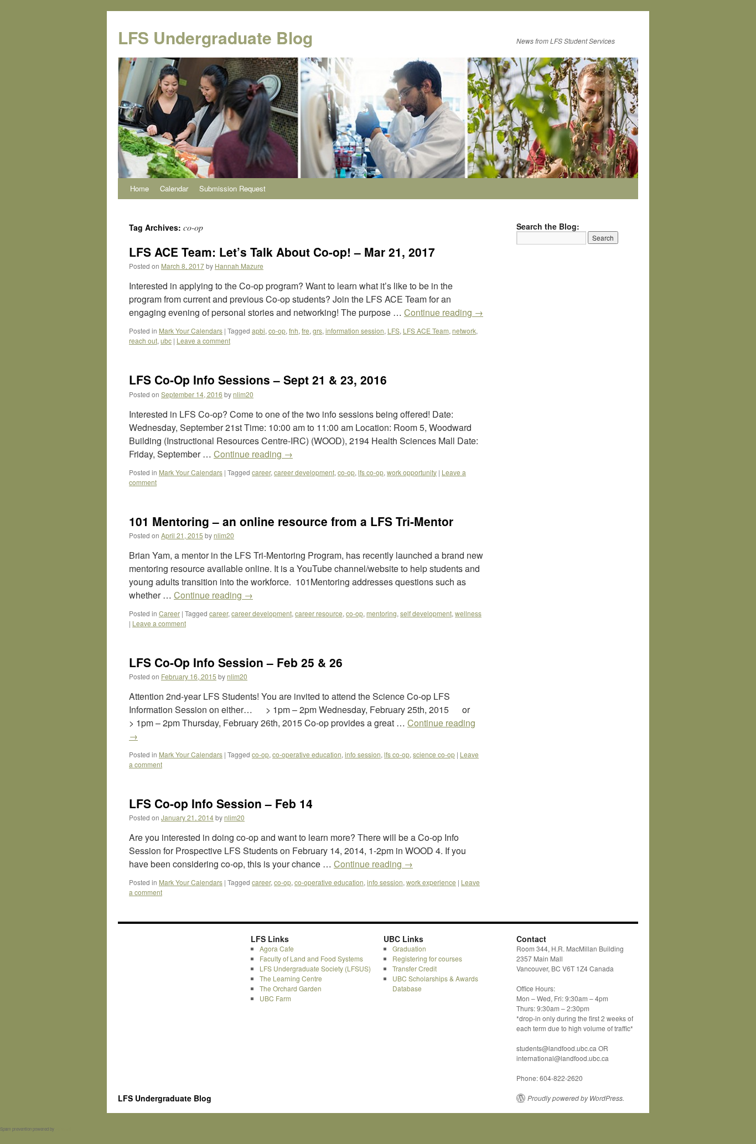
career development (304, 472)
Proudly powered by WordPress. (575, 1098)
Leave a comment (203, 340)
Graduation (409, 948)
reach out (143, 340)
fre (305, 330)
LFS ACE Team (426, 330)
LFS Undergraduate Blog (215, 37)
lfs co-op (371, 472)
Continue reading (443, 312)
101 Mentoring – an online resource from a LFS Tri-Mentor (291, 521)
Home (139, 188)
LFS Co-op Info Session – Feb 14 (221, 803)
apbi (258, 330)
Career (169, 613)
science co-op (434, 754)
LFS (393, 330)
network (464, 330)
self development (426, 613)
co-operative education (306, 754)
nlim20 (243, 394)
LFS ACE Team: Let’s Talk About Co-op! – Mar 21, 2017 (282, 251)
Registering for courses (427, 958)
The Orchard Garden (291, 988)
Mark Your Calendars (190, 330)
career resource (319, 613)
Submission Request (232, 188)
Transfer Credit (414, 968)
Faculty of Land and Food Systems (311, 958)
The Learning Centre (291, 978)
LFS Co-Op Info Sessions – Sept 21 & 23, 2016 (258, 379)
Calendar (174, 188)
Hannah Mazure (239, 266)
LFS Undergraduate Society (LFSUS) (315, 968)
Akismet (63, 1129)
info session (363, 754)
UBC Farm (275, 998)
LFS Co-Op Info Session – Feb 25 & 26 (236, 662)
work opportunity (412, 472)
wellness (468, 613)
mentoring (381, 613)
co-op (277, 330)
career (261, 472)
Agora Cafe (277, 948)
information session (354, 330)
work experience (431, 882)
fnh (293, 330)
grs (317, 330)
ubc (166, 340)
